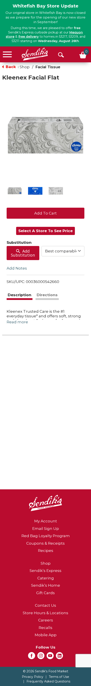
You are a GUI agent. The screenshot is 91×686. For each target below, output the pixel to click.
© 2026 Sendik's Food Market (45, 671)
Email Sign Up (45, 528)
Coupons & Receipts (45, 543)
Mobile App (46, 635)
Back (10, 67)
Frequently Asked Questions (48, 681)
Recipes (45, 550)
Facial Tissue (47, 67)
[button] (15, 191)
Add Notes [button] (17, 268)
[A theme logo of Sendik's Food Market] (35, 54)
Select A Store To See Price (45, 231)
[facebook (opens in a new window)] (31, 657)
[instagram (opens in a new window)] (40, 657)
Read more (17, 322)
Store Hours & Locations (45, 613)
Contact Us (45, 605)
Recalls (45, 627)
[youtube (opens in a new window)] (50, 657)
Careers (45, 620)
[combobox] (63, 251)
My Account (45, 521)
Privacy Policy (32, 677)
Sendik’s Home (45, 585)
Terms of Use (59, 677)
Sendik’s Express (45, 570)
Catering (45, 578)
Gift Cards (45, 593)
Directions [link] (47, 295)
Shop (25, 67)
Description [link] (19, 295)
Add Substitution (23, 253)
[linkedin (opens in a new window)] (59, 657)
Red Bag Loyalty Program (45, 536)
